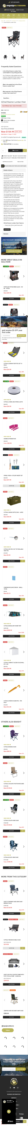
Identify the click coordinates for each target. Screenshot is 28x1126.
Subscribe (22, 335)
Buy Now (17, 1121)
